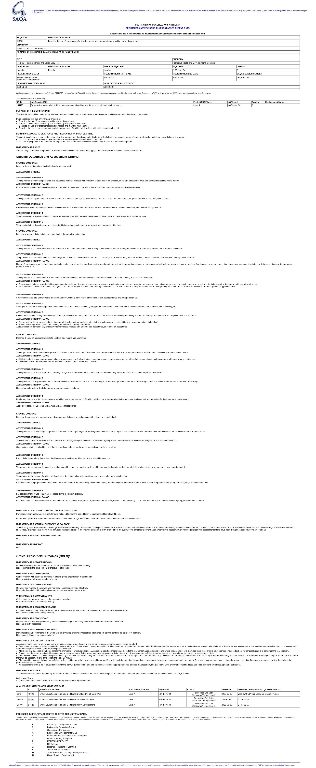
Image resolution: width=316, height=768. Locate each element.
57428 (31, 705)
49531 (31, 699)
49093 (31, 694)
